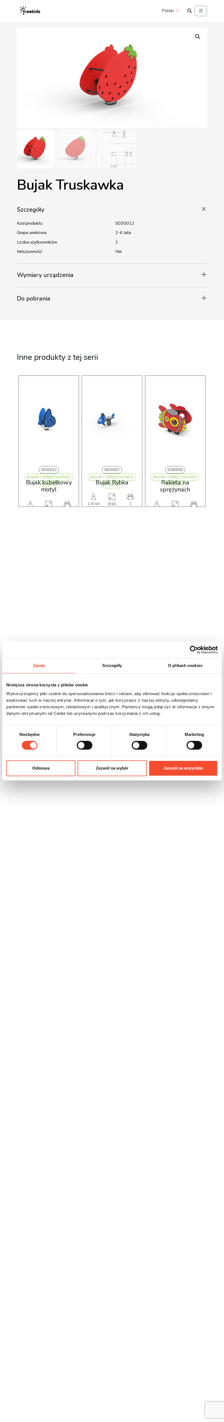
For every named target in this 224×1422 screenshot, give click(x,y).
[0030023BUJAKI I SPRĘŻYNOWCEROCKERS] (49, 420)
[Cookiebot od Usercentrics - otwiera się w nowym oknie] (194, 650)
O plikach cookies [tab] (185, 665)
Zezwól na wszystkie (183, 768)
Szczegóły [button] (30, 210)
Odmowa (40, 768)
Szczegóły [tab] (112, 665)
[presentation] (26, 449)
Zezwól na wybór (112, 768)
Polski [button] (168, 11)
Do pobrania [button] (33, 298)
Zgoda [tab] (39, 665)
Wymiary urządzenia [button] (45, 275)
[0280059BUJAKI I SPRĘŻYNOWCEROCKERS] (175, 420)
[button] (198, 37)
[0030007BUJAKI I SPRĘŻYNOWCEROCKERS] (112, 420)
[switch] (84, 745)
